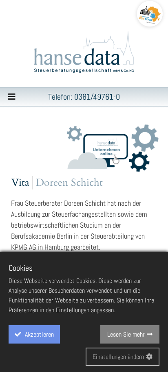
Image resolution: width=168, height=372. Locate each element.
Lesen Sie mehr (126, 334)
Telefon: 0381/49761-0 (84, 96)
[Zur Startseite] (84, 52)
